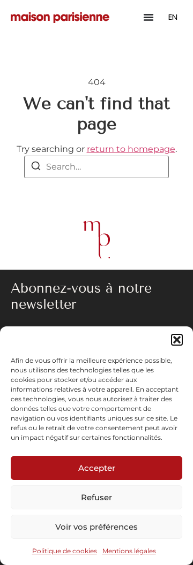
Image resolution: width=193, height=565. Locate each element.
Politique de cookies (64, 551)
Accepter (96, 468)
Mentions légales (129, 551)
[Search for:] (96, 167)
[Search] (36, 167)
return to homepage (131, 149)
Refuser (96, 497)
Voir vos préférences (96, 527)
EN (172, 16)
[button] (177, 339)
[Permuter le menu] (148, 17)
